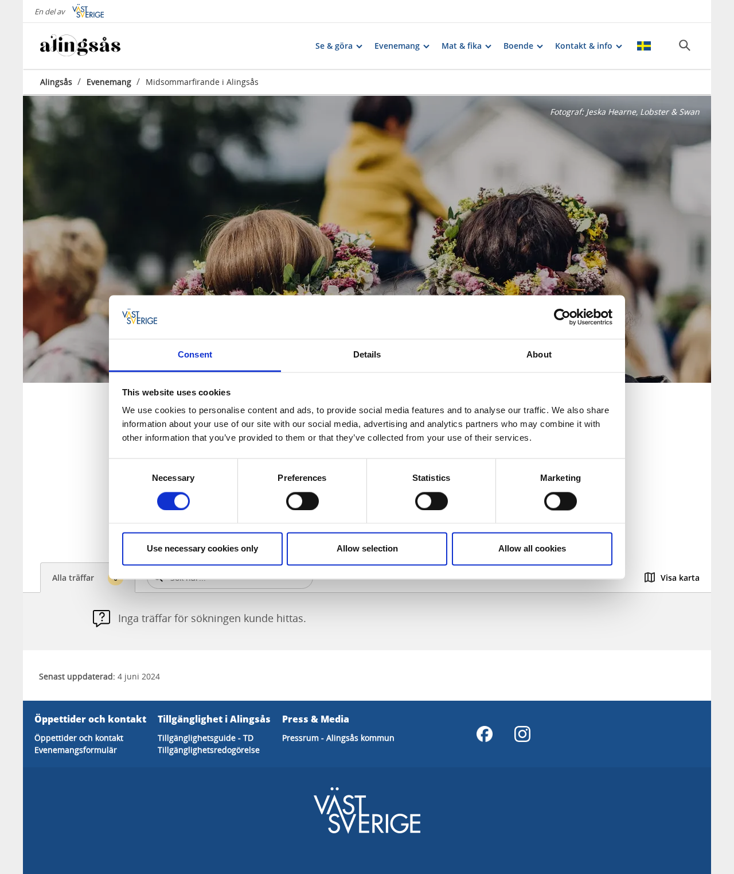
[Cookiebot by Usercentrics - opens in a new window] (562, 316)
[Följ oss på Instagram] (522, 734)
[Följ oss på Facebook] (484, 734)
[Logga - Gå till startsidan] (80, 45)
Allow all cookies (532, 549)
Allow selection (367, 549)
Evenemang (109, 81)
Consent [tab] (195, 355)
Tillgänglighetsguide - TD (205, 737)
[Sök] (685, 45)
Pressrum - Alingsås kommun (338, 737)
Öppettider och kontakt (78, 737)
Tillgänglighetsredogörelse (209, 749)
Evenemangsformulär (75, 749)
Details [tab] (367, 355)
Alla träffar (85, 577)
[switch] (302, 501)
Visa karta (680, 577)
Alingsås (56, 81)
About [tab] (539, 355)
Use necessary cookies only (202, 549)
